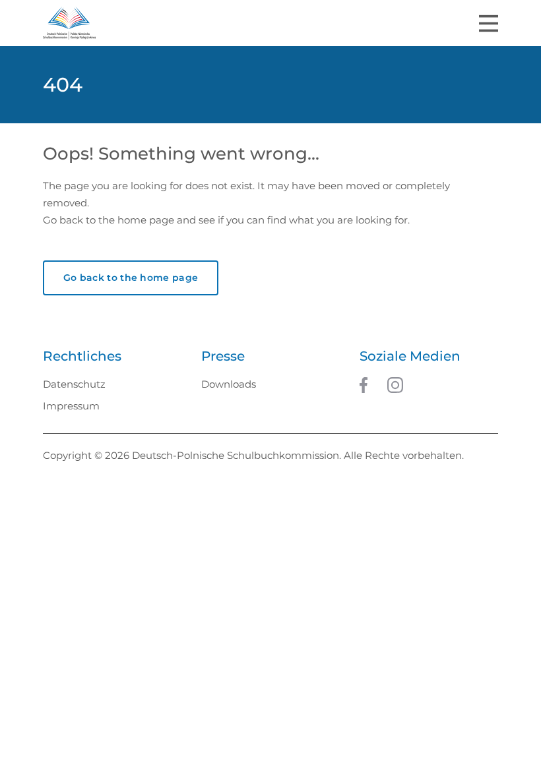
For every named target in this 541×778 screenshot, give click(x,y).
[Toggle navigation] (488, 23)
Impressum (71, 406)
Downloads (228, 384)
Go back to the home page (130, 278)
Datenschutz (74, 384)
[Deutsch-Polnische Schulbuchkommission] (69, 23)
